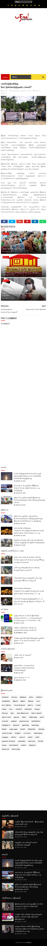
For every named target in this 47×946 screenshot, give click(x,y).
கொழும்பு (37, 709)
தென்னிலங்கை (36, 721)
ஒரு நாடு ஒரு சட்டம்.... (22, 677)
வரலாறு (4, 745)
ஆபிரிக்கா (39, 697)
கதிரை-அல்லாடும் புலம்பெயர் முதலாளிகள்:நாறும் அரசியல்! (25, 628)
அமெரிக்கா (5, 697)
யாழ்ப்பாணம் (31, 741)
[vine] (31, 5)
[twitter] (11, 5)
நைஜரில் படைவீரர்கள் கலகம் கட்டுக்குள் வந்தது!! (26, 843)
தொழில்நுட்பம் (6, 725)
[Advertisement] (23, 47)
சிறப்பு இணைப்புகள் (23, 713)
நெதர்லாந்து (35, 725)
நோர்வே (4, 729)
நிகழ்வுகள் (16, 725)
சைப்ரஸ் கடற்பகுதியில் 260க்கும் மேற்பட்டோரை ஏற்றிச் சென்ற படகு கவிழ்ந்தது (27, 487)
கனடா (11, 709)
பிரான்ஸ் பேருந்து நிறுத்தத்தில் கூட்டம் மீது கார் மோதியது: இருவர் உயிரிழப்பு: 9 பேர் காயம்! (29, 601)
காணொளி (19, 709)
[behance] (27, 5)
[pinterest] (35, 5)
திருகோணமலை (24, 721)
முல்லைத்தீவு (21, 741)
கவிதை (4, 709)
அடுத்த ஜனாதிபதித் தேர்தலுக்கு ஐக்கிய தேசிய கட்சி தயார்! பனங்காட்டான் (29, 639)
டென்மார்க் (5, 721)
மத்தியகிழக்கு (38, 733)
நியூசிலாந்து (25, 725)
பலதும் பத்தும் (13, 729)
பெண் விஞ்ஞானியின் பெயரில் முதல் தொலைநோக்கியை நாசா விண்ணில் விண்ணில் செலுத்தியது (27, 475)
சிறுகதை (16, 717)
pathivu (29, 942)
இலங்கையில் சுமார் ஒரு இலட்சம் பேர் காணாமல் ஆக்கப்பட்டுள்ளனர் (29, 904)
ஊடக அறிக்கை (6, 705)
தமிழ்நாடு (14, 721)
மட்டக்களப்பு (27, 733)
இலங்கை (4, 93)
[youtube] (15, 5)
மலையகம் (22, 737)
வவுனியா (23, 745)
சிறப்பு (12, 713)
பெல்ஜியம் (18, 733)
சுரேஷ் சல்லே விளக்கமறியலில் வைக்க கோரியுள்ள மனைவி (21, 294)
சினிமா (24, 717)
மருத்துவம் (5, 737)
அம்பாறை (14, 697)
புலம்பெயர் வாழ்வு (7, 733)
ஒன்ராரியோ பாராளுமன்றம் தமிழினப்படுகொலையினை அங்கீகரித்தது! (24, 667)
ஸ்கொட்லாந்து (16, 749)
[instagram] (23, 5)
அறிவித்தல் (23, 697)
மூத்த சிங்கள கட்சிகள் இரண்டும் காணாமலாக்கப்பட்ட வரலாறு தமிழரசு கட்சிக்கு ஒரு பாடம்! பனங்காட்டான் (28, 617)
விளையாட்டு (5, 749)
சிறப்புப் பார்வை (6, 717)
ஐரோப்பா (30, 705)
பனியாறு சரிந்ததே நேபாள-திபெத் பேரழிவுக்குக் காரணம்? (27, 568)
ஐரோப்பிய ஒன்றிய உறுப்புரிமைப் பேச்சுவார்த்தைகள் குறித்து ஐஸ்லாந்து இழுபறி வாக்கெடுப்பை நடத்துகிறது (28, 518)
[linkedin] (19, 5)
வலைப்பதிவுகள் (13, 745)
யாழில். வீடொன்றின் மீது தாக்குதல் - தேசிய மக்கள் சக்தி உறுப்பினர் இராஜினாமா (29, 916)
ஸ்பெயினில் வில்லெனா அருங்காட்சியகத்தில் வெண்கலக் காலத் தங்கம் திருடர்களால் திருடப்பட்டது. (29, 530)
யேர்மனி (40, 741)
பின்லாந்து (41, 729)
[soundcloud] (39, 5)
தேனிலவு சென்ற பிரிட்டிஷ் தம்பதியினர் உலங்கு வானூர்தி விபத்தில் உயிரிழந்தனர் (29, 541)
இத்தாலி (15, 701)
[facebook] (8, 5)
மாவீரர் (37, 737)
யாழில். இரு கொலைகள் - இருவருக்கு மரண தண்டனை (29, 822)
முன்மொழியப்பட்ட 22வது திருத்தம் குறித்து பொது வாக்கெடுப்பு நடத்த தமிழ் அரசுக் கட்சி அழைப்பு (22, 270)
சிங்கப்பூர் (5, 713)
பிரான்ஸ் (22, 729)
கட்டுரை (38, 705)
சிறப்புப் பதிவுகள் (36, 713)
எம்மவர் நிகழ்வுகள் (19, 705)
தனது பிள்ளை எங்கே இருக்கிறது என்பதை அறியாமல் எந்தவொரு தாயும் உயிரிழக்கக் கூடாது (29, 928)
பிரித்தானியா (32, 729)
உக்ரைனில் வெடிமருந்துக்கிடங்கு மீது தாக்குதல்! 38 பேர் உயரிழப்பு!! (28, 579)
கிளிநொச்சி (28, 709)
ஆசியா (31, 697)
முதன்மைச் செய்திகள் (8, 741)
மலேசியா (13, 737)
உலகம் (38, 701)
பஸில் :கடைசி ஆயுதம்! (22, 655)
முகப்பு (5, 77)
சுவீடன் (42, 717)
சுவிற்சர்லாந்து (33, 717)
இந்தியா (37, 90)
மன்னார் (30, 737)
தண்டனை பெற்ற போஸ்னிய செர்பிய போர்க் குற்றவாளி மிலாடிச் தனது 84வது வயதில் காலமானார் (29, 559)
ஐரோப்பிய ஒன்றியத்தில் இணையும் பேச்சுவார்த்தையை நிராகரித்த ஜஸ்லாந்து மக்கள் (29, 499)
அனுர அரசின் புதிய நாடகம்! (13, 248)
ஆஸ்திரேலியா (6, 701)
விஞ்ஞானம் (32, 745)
